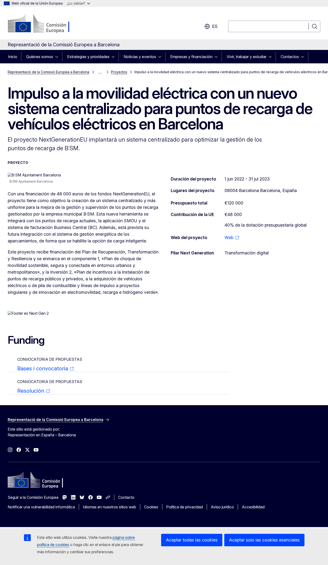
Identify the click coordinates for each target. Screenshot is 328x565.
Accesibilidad (253, 507)
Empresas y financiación (191, 56)
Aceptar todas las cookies (192, 539)
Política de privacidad (184, 507)
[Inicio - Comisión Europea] (46, 24)
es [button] (215, 26)
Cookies (151, 507)
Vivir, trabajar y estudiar (247, 56)
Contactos (290, 56)
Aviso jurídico (222, 507)
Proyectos (119, 72)
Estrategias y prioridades (88, 56)
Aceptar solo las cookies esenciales (264, 539)
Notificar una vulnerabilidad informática (41, 507)
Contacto (126, 497)
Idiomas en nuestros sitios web (109, 507)
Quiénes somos (39, 56)
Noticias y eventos (140, 56)
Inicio (12, 56)
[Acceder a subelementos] (58, 56)
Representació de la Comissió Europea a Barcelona (48, 72)
